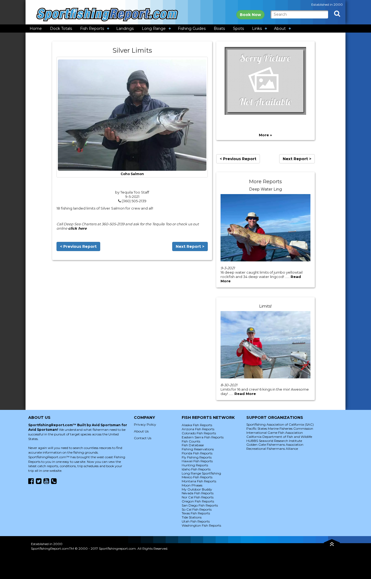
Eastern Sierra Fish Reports (203, 437)
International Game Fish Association (274, 433)
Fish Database (193, 445)
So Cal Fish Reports (197, 509)
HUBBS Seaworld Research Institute (274, 441)
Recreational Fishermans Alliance (272, 449)
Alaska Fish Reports (197, 425)
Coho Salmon (132, 174)
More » (265, 135)
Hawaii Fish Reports (197, 461)
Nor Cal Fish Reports (197, 497)
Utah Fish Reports (196, 521)
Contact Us (142, 438)
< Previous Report (78, 246)
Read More (245, 393)
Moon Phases (192, 485)
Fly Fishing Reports (197, 457)
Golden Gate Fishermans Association (274, 444)
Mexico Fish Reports (197, 477)
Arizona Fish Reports (198, 429)
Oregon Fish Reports (198, 501)
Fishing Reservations (198, 449)
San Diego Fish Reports (200, 505)
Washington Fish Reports (201, 525)
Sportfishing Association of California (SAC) (280, 424)
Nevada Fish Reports (197, 493)
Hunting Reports (195, 465)
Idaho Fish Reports (196, 469)
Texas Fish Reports (196, 513)
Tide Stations (192, 517)
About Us (141, 431)
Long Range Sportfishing (201, 473)
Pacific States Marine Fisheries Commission (279, 428)
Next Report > (190, 246)
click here (77, 228)
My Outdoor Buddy (197, 489)
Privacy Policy (145, 424)
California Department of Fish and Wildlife (279, 437)
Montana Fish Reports (199, 481)
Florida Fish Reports (197, 453)
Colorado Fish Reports (199, 433)
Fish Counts (191, 441)
